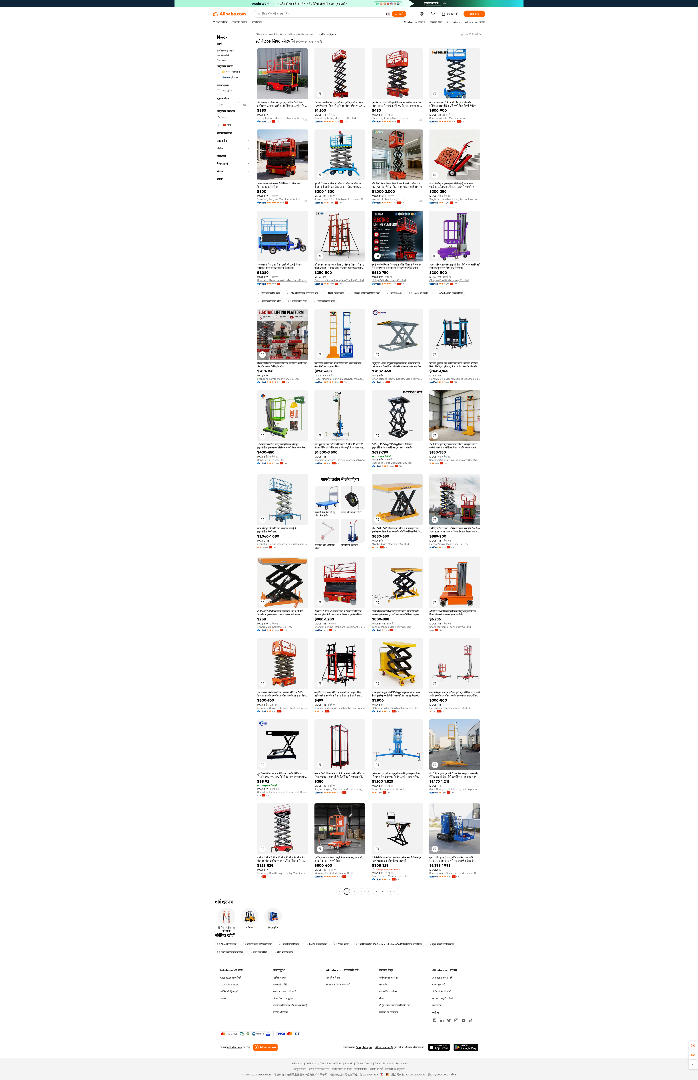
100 (390, 891)
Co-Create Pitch (229, 984)
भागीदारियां (437, 1005)
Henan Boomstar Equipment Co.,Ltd (449, 707)
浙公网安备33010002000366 (408, 1074)
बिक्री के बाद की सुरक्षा (283, 998)
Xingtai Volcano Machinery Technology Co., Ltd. (454, 199)
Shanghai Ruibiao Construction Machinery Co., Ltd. (282, 543)
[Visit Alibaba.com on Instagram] (456, 1020)
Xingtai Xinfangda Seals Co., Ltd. (390, 789)
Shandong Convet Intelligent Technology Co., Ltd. (282, 707)
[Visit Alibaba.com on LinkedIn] (442, 1020)
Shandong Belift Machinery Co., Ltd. (392, 462)
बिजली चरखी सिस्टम (291, 944)
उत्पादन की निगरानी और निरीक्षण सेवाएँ (290, 1005)
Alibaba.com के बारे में (231, 970)
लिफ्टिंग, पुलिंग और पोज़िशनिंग (301, 34)
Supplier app (364, 1047)
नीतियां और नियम (280, 1012)
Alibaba (260, 34)
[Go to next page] (397, 891)
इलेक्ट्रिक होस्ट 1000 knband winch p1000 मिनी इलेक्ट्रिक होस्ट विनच (391, 944)
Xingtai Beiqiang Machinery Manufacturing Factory (339, 789)
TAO (377, 1063)
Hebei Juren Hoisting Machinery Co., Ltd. (395, 707)
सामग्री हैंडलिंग (275, 34)
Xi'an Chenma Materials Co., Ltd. (390, 876)
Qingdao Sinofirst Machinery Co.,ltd (334, 873)
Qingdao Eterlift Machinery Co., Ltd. (449, 280)
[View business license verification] (382, 1074)
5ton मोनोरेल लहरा (228, 944)
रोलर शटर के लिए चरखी (271, 293)
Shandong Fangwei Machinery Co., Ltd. (278, 199)
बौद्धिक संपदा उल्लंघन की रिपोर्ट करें (394, 1005)
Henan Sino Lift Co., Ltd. (270, 459)
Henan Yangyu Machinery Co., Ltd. (448, 543)
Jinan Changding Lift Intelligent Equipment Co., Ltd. (454, 789)
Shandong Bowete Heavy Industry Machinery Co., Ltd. (339, 459)
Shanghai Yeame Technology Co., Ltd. (450, 626)
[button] (388, 14)
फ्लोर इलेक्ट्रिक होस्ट (326, 301)
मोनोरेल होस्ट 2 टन (299, 301)
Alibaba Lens (234, 1047)
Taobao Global (364, 1063)
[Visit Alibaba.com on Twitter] (449, 1020)
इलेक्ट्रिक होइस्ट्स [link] (327, 34)
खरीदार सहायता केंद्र (388, 977)
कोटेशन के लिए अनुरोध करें (338, 984)
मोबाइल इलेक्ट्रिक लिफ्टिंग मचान (367, 293)
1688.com (311, 1063)
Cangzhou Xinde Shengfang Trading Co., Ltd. (339, 280)
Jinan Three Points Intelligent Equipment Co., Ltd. (339, 199)
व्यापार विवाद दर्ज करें (388, 991)
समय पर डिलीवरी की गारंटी (284, 991)
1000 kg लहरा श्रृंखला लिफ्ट (450, 293)
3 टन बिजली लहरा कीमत (271, 301)
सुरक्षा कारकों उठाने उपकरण (443, 944)
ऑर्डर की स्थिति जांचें (441, 991)
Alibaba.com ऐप (384, 1047)
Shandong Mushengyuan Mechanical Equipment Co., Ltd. (339, 707)
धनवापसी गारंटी (280, 984)
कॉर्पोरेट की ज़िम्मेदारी (229, 991)
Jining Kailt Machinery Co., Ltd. (389, 280)
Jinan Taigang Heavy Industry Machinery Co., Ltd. (397, 378)
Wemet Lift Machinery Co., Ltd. (389, 199)
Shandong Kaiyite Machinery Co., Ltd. (278, 378)
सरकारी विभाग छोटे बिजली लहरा (259, 944)
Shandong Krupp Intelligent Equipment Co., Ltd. (339, 626)
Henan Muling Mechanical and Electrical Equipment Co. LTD (454, 378)
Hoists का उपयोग (420, 293)
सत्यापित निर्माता (333, 977)
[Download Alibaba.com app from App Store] (439, 1047)
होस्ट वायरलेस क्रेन (285, 952)
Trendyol (388, 1063)
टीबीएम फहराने (343, 944)
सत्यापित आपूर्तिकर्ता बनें (442, 998)
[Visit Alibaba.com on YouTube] (463, 1020)
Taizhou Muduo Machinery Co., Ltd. (391, 626)
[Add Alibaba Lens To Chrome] (265, 1047)
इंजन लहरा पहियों (260, 952)
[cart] (433, 14)
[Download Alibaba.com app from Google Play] (466, 1047)
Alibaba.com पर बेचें (442, 977)
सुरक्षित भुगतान (279, 977)
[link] (693, 1045)
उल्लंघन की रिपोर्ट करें (388, 1012)
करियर (223, 998)
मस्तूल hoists (396, 293)
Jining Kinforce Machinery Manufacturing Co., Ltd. (282, 118)
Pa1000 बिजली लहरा (318, 944)
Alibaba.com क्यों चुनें (230, 977)
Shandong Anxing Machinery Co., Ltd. (335, 118)
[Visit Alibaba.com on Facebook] (434, 1020)
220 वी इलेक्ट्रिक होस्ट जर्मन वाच (304, 293)
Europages (402, 1063)
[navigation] (233, 463)
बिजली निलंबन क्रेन (336, 293)
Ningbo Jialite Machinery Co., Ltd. (390, 543)
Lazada (349, 1063)
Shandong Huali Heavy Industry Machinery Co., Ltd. (282, 873)
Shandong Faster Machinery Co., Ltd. (450, 118)
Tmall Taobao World (331, 1063)
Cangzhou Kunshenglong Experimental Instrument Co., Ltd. (282, 791)
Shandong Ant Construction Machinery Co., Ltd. (454, 873)
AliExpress (297, 1063)
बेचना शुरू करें (438, 984)
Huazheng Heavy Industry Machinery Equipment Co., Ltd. (282, 280)
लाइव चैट (383, 984)
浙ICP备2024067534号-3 (442, 1074)
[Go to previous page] (339, 891)
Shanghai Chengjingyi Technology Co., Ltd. (453, 459)
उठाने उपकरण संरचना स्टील (232, 952)
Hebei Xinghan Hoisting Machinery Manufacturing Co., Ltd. (339, 378)
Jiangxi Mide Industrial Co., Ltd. (274, 626)
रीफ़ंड (381, 998)
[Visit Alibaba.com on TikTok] (471, 1020)
